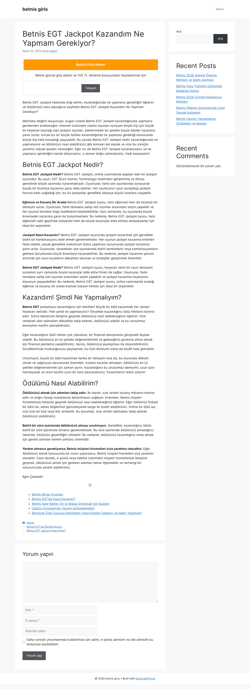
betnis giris (35, 9)
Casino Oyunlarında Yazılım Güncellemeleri (63, 508)
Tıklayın (90, 88)
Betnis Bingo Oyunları (47, 494)
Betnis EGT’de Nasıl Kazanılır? (53, 499)
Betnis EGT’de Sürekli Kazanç (44, 526)
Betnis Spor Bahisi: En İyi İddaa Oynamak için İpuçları (70, 504)
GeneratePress (145, 678)
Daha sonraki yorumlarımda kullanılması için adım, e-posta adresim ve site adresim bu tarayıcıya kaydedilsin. (90, 642)
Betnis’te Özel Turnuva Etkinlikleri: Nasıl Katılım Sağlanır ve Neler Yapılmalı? (87, 513)
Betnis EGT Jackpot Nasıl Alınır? (46, 530)
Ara (178, 31)
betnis (220, 9)
